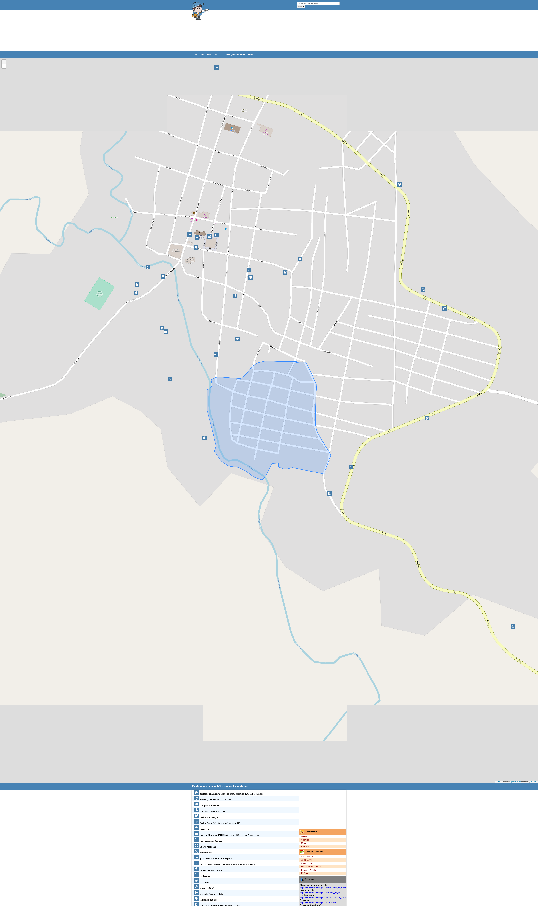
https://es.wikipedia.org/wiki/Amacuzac (318, 902)
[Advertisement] (262, 30)
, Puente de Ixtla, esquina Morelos (227, 864)
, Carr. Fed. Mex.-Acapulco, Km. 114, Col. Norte (231, 794)
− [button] (4, 66)
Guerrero (305, 840)
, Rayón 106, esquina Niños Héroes (230, 835)
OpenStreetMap (515, 782)
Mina (303, 843)
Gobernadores (307, 856)
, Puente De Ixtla (215, 799)
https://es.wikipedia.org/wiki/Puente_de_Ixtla (321, 892)
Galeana (304, 836)
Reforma (305, 846)
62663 (228, 54)
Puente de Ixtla (239, 54)
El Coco (304, 873)
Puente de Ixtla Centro (311, 866)
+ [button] (4, 62)
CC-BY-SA (533, 782)
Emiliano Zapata (308, 870)
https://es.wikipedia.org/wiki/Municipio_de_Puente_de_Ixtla (328, 887)
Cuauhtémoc (306, 863)
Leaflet (498, 782)
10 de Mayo (306, 860)
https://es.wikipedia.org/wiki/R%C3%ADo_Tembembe (326, 897)
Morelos (251, 54)
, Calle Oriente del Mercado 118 (220, 823)
